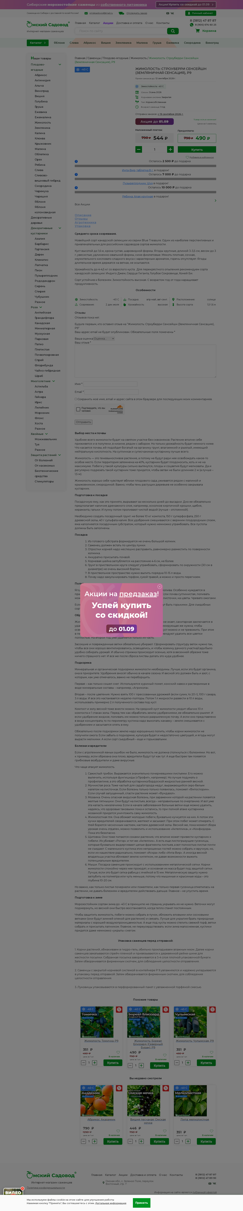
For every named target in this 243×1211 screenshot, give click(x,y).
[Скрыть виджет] (22, 1189)
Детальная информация (110, 1203)
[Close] (160, 586)
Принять (141, 1202)
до (121, 628)
